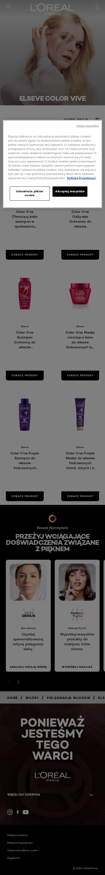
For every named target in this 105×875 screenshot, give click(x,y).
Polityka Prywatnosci (81, 178)
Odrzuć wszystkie (87, 125)
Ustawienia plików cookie (29, 193)
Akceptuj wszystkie (70, 191)
